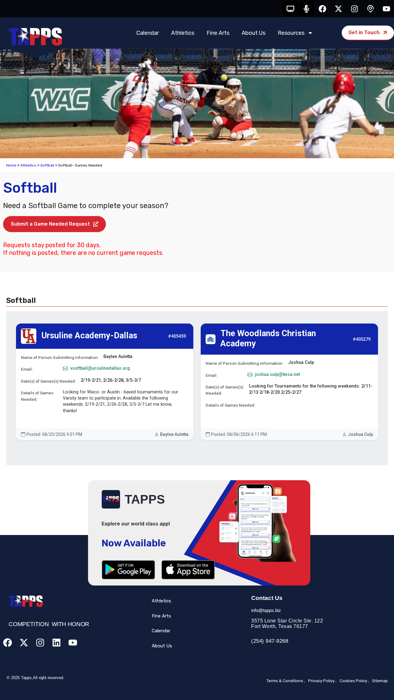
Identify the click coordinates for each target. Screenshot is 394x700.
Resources (291, 33)
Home (11, 165)
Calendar (147, 33)
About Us (253, 33)
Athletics (182, 33)
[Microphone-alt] (306, 8)
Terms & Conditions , (286, 680)
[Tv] (290, 8)
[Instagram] (354, 8)
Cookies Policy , (354, 680)
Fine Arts (218, 33)
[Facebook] (322, 8)
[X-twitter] (338, 8)
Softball (47, 165)
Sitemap (380, 680)
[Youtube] (386, 8)
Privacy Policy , (322, 680)
